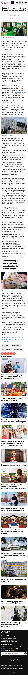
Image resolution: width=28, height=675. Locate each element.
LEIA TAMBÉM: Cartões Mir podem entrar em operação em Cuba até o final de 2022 (13, 339)
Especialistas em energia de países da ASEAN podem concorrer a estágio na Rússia (13, 376)
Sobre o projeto (5, 635)
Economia (10, 18)
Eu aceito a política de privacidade (10, 655)
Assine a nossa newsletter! (9, 643)
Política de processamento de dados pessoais (13, 636)
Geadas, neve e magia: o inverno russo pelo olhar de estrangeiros (12, 509)
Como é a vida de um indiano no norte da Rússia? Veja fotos (12, 602)
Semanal (5, 650)
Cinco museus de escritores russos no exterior (13, 580)
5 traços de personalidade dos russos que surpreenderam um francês (12, 531)
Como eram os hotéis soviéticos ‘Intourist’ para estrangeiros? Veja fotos (13, 555)
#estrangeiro (6, 349)
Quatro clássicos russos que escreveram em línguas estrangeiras (11, 624)
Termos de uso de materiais (8, 638)
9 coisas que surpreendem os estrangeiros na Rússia (11, 399)
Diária (12, 650)
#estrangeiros (16, 345)
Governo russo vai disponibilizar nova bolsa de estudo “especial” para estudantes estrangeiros (12, 443)
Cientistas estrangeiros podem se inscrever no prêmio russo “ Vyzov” (14, 421)
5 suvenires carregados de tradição (14, 465)
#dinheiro (5, 345)
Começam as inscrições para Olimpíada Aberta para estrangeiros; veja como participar (13, 486)
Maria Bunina (12, 14)
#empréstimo (18, 349)
